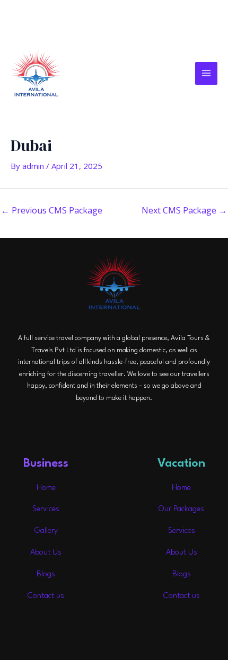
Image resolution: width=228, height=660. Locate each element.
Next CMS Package (184, 210)
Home (46, 488)
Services (45, 509)
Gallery (46, 531)
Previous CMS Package (51, 210)
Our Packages (181, 509)
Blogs (46, 574)
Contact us (46, 596)
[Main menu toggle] (206, 73)
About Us (46, 553)
